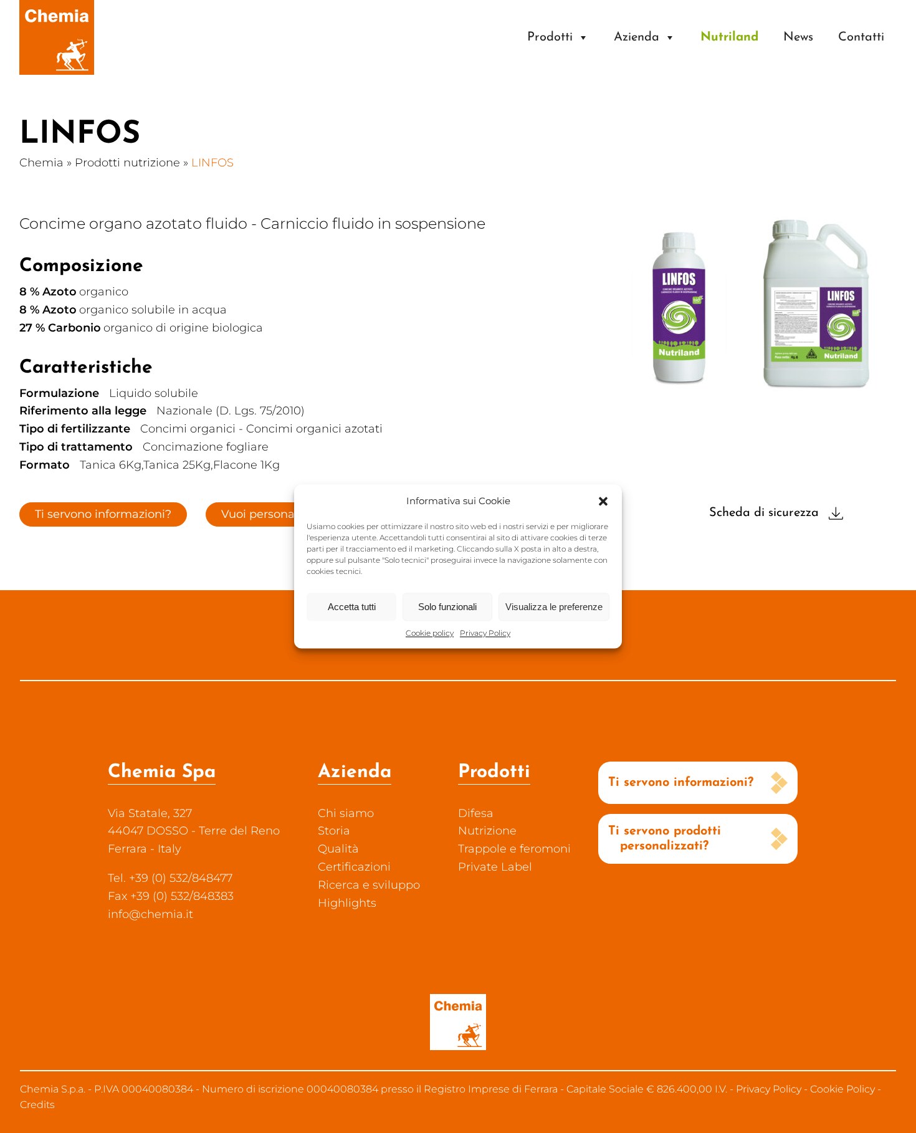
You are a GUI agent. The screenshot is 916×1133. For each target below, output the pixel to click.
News (798, 37)
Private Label (495, 867)
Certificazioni (354, 867)
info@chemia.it (150, 914)
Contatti (861, 37)
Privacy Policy (485, 633)
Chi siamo (346, 813)
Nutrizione (487, 831)
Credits (37, 1105)
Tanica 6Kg (110, 465)
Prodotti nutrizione (127, 163)
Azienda (636, 37)
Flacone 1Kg (246, 465)
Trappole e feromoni (514, 849)
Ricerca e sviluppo (369, 885)
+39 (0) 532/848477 (180, 878)
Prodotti (550, 37)
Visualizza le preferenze (554, 606)
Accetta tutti (352, 606)
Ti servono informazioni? (103, 514)
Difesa (476, 813)
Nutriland (729, 37)
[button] (603, 501)
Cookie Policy (842, 1089)
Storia (334, 831)
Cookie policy (430, 633)
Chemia (41, 163)
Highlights (347, 903)
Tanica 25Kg (177, 465)
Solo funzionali (447, 606)
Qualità (338, 849)
